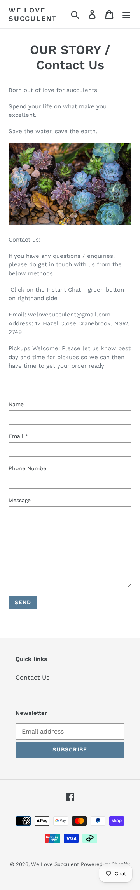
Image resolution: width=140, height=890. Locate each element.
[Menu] (126, 14)
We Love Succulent (33, 14)
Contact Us (32, 677)
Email (18, 436)
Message (20, 500)
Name (16, 404)
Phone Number (29, 468)
